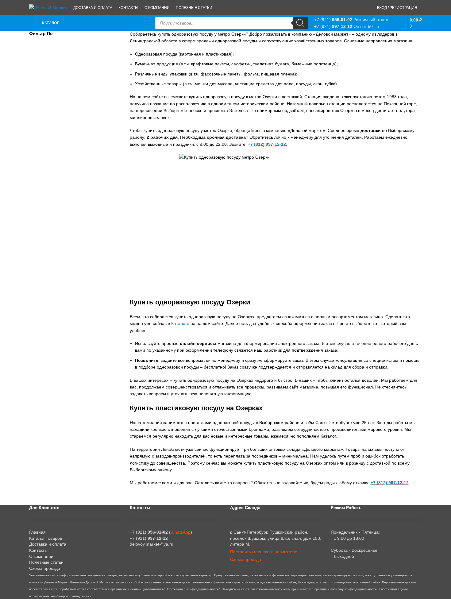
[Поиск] (300, 23)
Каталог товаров (45, 538)
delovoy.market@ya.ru (151, 544)
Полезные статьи (46, 562)
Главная (37, 532)
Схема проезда (44, 568)
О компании (41, 556)
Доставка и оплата (47, 544)
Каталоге (180, 323)
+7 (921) (333, 19)
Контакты (38, 550)
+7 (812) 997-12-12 (267, 144)
